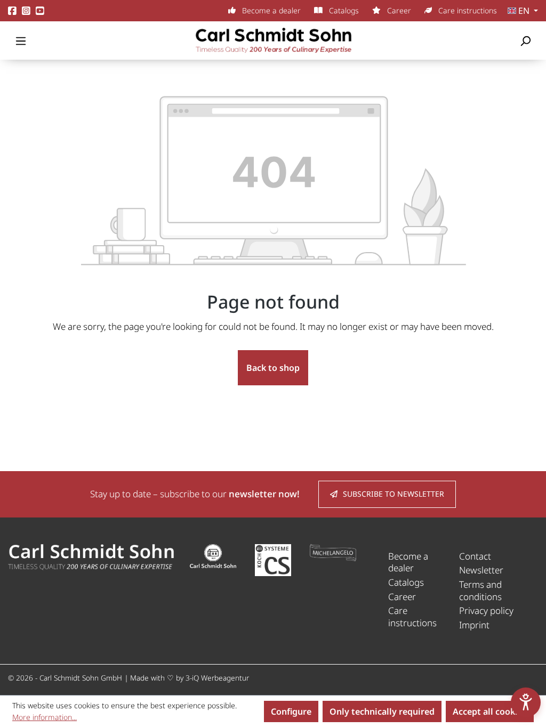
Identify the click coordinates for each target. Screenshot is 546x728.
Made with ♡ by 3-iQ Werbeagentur (189, 678)
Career (398, 10)
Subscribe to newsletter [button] (393, 494)
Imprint (474, 625)
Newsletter (481, 570)
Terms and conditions (480, 590)
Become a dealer (270, 10)
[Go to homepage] (273, 40)
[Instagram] (26, 11)
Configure (291, 711)
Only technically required (382, 711)
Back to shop (273, 368)
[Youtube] (40, 11)
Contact (475, 556)
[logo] (91, 556)
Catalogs (343, 10)
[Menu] (21, 40)
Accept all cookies (490, 711)
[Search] (525, 40)
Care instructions (466, 10)
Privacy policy (486, 610)
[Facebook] (12, 11)
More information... (44, 717)
